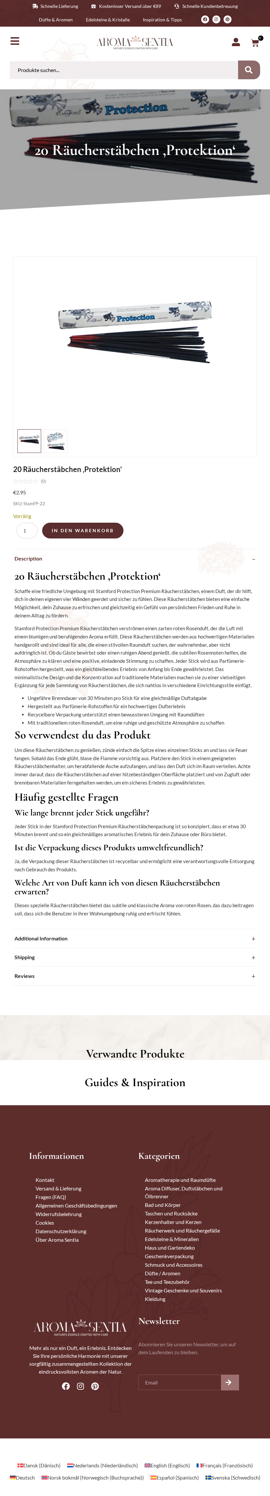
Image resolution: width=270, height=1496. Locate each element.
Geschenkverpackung (169, 1256)
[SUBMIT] (230, 1382)
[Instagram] (216, 19)
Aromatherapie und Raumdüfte (180, 1180)
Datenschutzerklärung (61, 1231)
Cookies (45, 1222)
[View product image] (29, 441)
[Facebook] (205, 19)
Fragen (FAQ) (51, 1197)
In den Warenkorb (83, 530)
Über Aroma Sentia (57, 1239)
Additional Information (41, 938)
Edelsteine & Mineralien (172, 1239)
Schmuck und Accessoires (173, 1264)
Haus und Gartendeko (170, 1247)
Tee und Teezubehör (167, 1282)
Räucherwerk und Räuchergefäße (182, 1230)
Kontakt (45, 1180)
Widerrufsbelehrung (59, 1214)
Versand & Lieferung (58, 1188)
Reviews (24, 976)
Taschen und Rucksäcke (171, 1213)
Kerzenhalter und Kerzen (173, 1222)
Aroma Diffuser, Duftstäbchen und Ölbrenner (184, 1192)
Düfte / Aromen (162, 1273)
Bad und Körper (163, 1205)
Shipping (24, 957)
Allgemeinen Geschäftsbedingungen (76, 1205)
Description (28, 558)
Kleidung (155, 1299)
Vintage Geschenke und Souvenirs (183, 1290)
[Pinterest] (227, 19)
